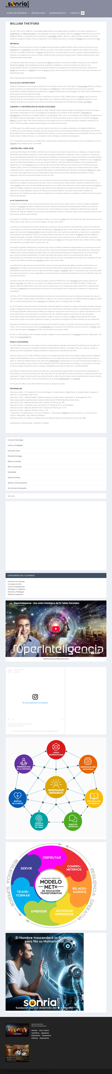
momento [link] (13, 50)
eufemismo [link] (14, 268)
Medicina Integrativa (15, 594)
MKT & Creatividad (15, 467)
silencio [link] (90, 170)
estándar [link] (31, 329)
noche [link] (63, 219)
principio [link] (74, 281)
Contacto (75, 13)
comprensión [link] (64, 379)
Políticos (35, 1038)
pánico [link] (80, 234)
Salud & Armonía (14, 477)
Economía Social (14, 451)
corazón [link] (21, 65)
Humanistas (46, 1035)
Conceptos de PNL (15, 584)
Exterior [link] (13, 121)
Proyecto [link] (77, 334)
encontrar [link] (40, 260)
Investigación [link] (15, 115)
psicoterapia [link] (45, 327)
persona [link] (58, 229)
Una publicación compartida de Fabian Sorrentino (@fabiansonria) (35, 731)
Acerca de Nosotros (17, 13)
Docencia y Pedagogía (16, 592)
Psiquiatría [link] (86, 113)
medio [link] (96, 160)
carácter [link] (18, 185)
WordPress (45, 1071)
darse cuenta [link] (34, 232)
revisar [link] (59, 240)
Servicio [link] (95, 118)
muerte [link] (39, 52)
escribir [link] (20, 283)
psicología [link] (52, 36)
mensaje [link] (77, 379)
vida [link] (98, 39)
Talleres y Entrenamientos (17, 483)
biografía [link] (13, 143)
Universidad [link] (83, 86)
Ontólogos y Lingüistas (16, 589)
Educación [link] (15, 83)
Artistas (34, 1030)
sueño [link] (97, 185)
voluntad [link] (64, 270)
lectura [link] (46, 70)
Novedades (12, 472)
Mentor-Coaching (14, 461)
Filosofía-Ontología (15, 456)
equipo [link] (77, 34)
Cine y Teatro (44, 1030)
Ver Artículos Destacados (17, 488)
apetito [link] (31, 70)
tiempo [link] (12, 70)
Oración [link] (93, 327)
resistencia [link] (22, 288)
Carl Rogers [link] (87, 102)
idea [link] (51, 91)
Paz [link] (68, 392)
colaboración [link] (14, 34)
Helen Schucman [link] (29, 34)
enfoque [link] (80, 39)
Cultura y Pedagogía (15, 445)
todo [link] (72, 317)
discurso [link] (29, 165)
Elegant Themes (21, 1071)
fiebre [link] (50, 63)
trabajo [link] (81, 97)
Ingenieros (45, 1033)
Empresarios (44, 1038)
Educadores (36, 1035)
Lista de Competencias (16, 587)
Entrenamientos (57, 13)
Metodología (38, 13)
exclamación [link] (71, 160)
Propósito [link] (65, 413)
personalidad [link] (24, 337)
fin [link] (22, 212)
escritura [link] (41, 301)
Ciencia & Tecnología (15, 440)
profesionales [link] (54, 361)
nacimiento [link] (26, 50)
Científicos (35, 1033)
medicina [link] (55, 89)
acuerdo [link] (22, 206)
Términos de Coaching (16, 581)
